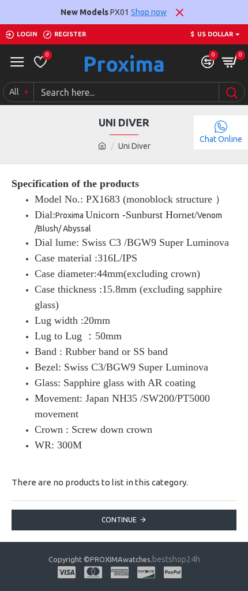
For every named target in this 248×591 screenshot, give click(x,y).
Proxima (124, 64)
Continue (119, 519)
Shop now (149, 12)
